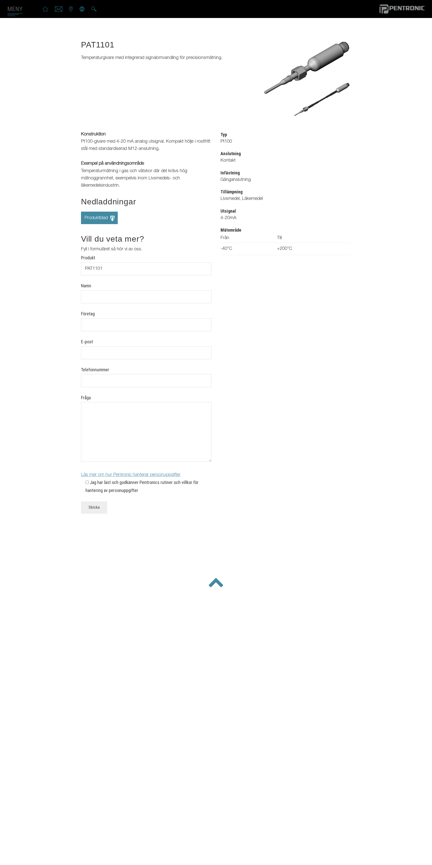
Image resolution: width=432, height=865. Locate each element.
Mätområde (230, 230)
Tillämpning (231, 191)
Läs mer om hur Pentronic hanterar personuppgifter (130, 475)
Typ (223, 134)
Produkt (88, 257)
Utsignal (228, 211)
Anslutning (230, 153)
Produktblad (96, 218)
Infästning (230, 172)
